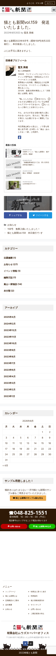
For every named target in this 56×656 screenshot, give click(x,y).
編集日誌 (8, 277)
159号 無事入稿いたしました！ (23, 229)
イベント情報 (10, 271)
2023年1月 (9, 396)
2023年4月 (10, 376)
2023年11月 (10, 336)
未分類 (18, 178)
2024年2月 (10, 323)
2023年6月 (9, 370)
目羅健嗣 (17, 167)
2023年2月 (9, 389)
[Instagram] (30, 643)
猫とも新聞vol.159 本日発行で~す (25, 233)
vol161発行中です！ (30, 184)
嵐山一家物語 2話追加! (31, 173)
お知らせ (17, 156)
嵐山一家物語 (10, 284)
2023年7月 (9, 363)
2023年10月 (10, 343)
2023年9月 (9, 350)
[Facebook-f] (25, 643)
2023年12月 (10, 330)
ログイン (50, 3)
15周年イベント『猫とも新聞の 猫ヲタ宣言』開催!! (36, 153)
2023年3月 (9, 383)
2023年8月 (9, 356)
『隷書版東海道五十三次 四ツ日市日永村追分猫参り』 (36, 163)
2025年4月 (10, 317)
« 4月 (5, 465)
